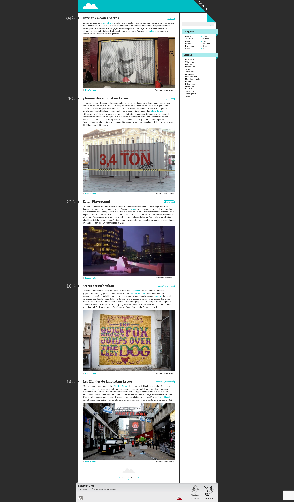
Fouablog (188, 64)
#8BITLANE (165, 397)
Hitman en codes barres (101, 18)
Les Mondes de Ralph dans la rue (107, 381)
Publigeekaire (190, 84)
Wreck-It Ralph (120, 386)
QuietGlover (189, 86)
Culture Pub (189, 62)
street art (158, 296)
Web (204, 48)
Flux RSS (200, 2)
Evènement (169, 202)
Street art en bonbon (98, 286)
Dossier (188, 44)
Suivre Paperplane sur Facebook (206, 8)
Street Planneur (191, 89)
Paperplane (110, 6)
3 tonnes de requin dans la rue (105, 98)
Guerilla (188, 48)
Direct (187, 41)
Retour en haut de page (179, 498)
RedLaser (152, 31)
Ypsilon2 (188, 96)
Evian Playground (96, 201)
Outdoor (171, 18)
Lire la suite (90, 90)
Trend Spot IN (190, 94)
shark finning (156, 111)
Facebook (136, 291)
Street (205, 46)
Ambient (160, 286)
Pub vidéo (206, 44)
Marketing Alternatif (192, 77)
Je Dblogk (189, 69)
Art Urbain (170, 286)
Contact (209, 499)
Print (204, 41)
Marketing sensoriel (192, 79)
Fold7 (93, 389)
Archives (195, 499)
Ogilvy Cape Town (138, 293)
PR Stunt (170, 99)
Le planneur (189, 74)
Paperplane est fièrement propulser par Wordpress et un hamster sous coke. (80, 498)
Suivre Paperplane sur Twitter (203, 5)
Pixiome (188, 81)
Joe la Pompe (190, 72)
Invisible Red (190, 67)
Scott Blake (108, 23)
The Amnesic (190, 91)
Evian (132, 209)
